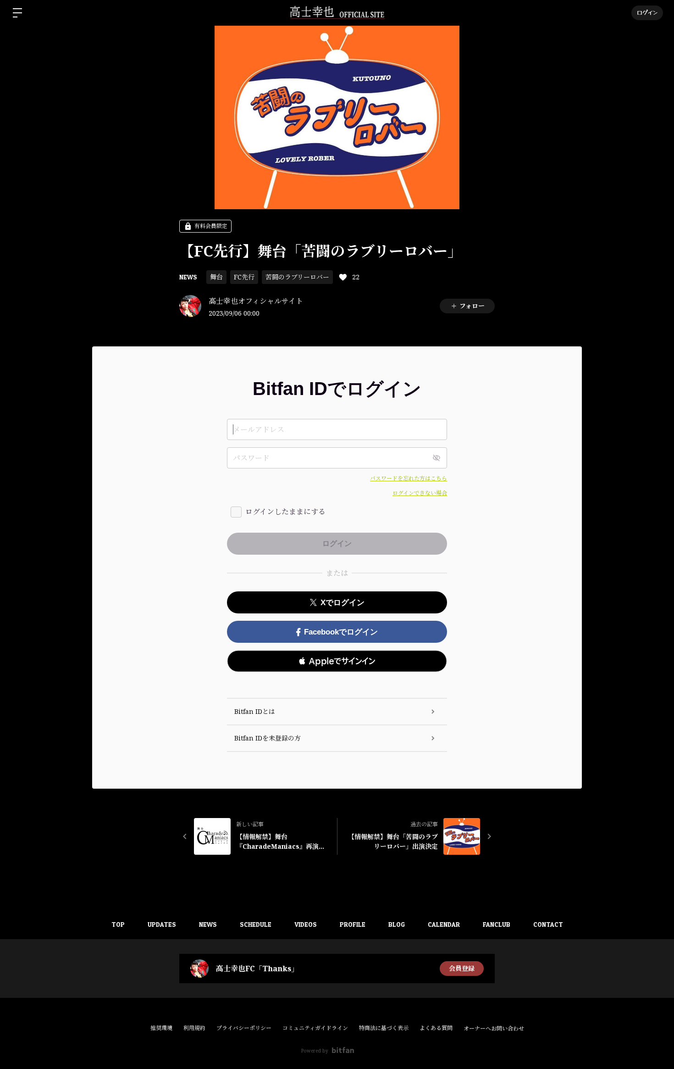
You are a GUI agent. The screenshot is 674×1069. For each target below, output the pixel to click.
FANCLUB (496, 924)
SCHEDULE (255, 924)
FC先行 (244, 277)
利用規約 (194, 1028)
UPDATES (162, 924)
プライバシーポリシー (243, 1028)
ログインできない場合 (419, 493)
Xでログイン (342, 602)
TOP (118, 924)
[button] (337, 661)
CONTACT (548, 924)
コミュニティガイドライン (315, 1028)
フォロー (472, 305)
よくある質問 (436, 1028)
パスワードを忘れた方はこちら (408, 478)
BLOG (396, 924)
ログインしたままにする (285, 512)
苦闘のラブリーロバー (297, 277)
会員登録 (462, 968)
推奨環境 (161, 1028)
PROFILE (352, 924)
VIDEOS (305, 924)
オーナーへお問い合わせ (494, 1028)
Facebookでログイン (341, 632)
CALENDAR (444, 924)
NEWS (188, 277)
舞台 (216, 277)
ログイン (647, 12)
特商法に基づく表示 (384, 1028)
